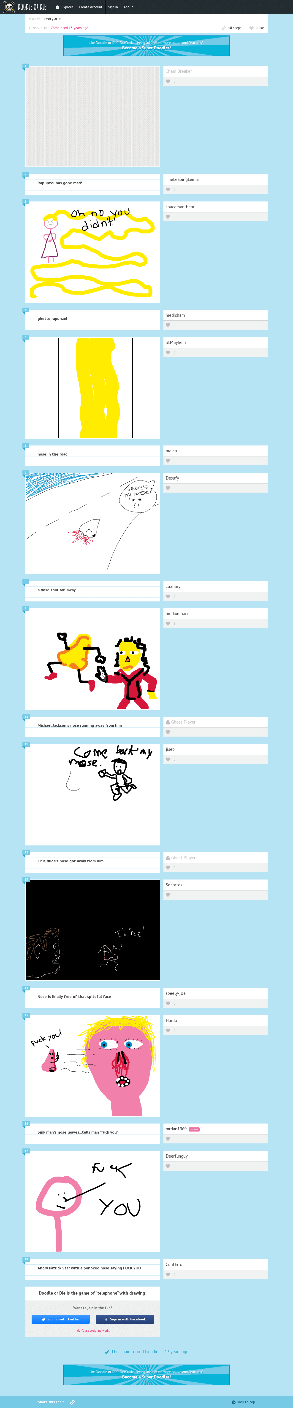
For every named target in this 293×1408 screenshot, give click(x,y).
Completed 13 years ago (69, 27)
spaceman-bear (180, 206)
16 (26, 1124)
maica (171, 450)
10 (26, 717)
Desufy (172, 478)
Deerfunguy (177, 1156)
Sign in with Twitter (63, 1319)
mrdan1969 (177, 1129)
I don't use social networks (93, 1331)
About (128, 7)
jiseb (170, 749)
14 (26, 988)
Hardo (171, 1020)
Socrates (174, 885)
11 (26, 744)
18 (26, 1259)
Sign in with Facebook (127, 1319)
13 (26, 880)
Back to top (246, 1402)
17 (26, 1151)
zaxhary (173, 586)
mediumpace (178, 613)
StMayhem (176, 342)
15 (26, 1015)
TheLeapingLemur (182, 179)
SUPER (194, 1129)
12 (26, 852)
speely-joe (176, 993)
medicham (175, 315)
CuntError (175, 1264)
